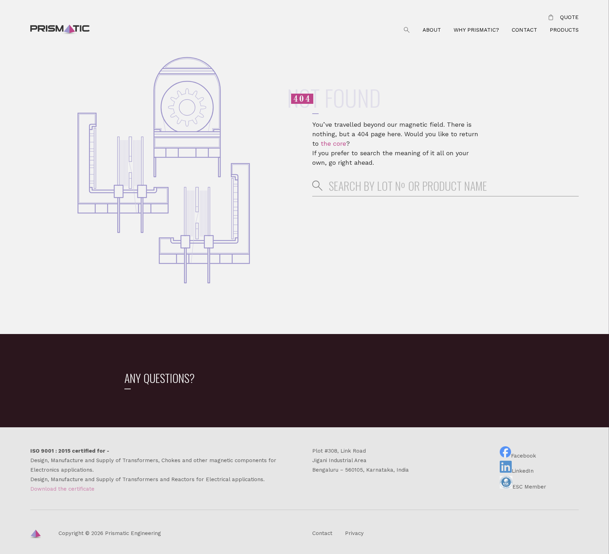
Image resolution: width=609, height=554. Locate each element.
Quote (569, 17)
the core (333, 143)
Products (564, 30)
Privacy (354, 533)
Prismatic (60, 30)
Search (407, 30)
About (432, 30)
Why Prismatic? (476, 30)
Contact (524, 30)
